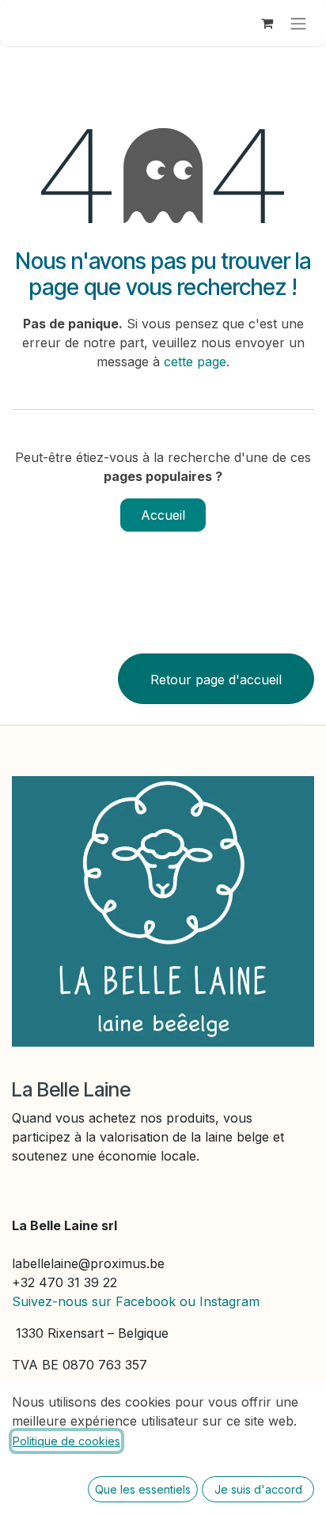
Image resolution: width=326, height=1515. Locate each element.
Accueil (163, 515)
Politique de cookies (66, 1441)
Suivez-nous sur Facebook (94, 1301)
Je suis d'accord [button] (258, 1489)
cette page (195, 361)
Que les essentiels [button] (143, 1489)
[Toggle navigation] (298, 23)
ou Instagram (220, 1301)
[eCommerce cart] (266, 23)
